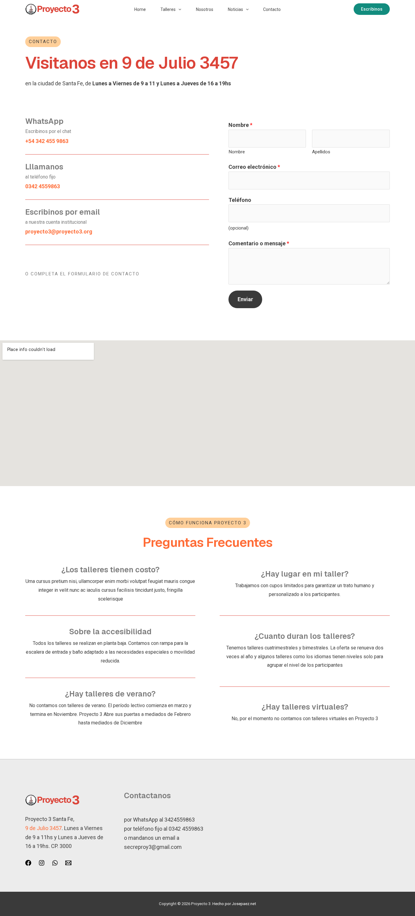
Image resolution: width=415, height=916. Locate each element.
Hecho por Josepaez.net (234, 903)
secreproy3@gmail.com (153, 847)
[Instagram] (42, 863)
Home (140, 9)
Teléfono (239, 200)
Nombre (240, 125)
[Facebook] (28, 863)
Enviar (245, 299)
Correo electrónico (254, 167)
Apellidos (321, 152)
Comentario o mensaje (258, 243)
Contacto (272, 9)
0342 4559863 (186, 829)
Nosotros (204, 9)
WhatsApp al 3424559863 (164, 819)
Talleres (168, 9)
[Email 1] (68, 863)
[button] (178, 9)
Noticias (235, 9)
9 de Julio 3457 (43, 828)
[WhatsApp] (55, 863)
